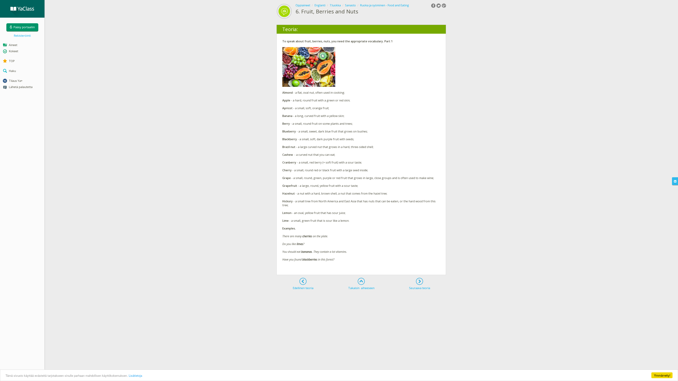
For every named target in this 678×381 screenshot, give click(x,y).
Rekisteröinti (22, 35)
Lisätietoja (135, 375)
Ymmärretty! (662, 375)
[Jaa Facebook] (433, 6)
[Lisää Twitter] (438, 6)
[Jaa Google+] (444, 6)
